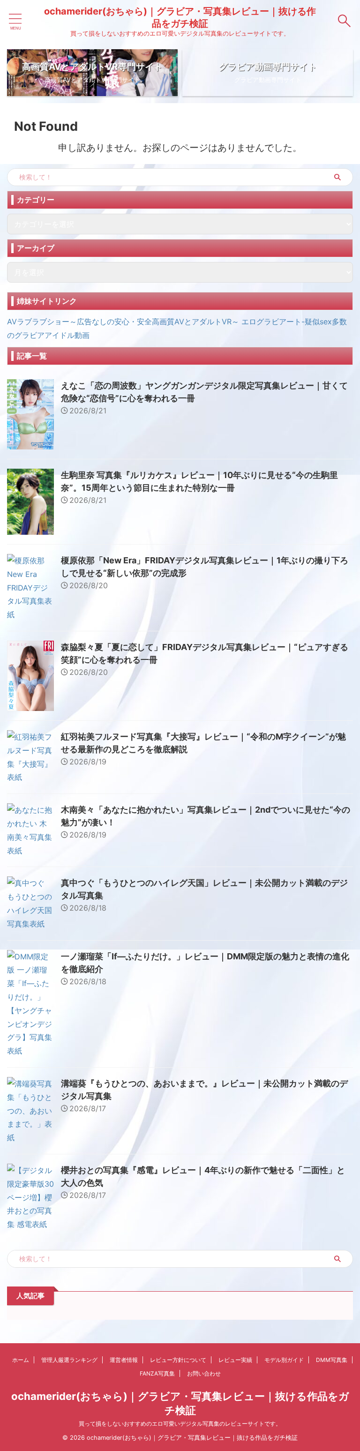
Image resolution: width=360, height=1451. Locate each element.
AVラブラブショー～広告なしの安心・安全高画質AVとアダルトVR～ (123, 321)
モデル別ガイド (284, 1359)
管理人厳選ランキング (69, 1359)
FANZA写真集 (157, 1373)
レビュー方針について (178, 1359)
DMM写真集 (331, 1359)
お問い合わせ (204, 1373)
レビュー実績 (235, 1359)
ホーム (20, 1359)
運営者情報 (124, 1359)
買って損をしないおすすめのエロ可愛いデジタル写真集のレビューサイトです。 (180, 1423)
